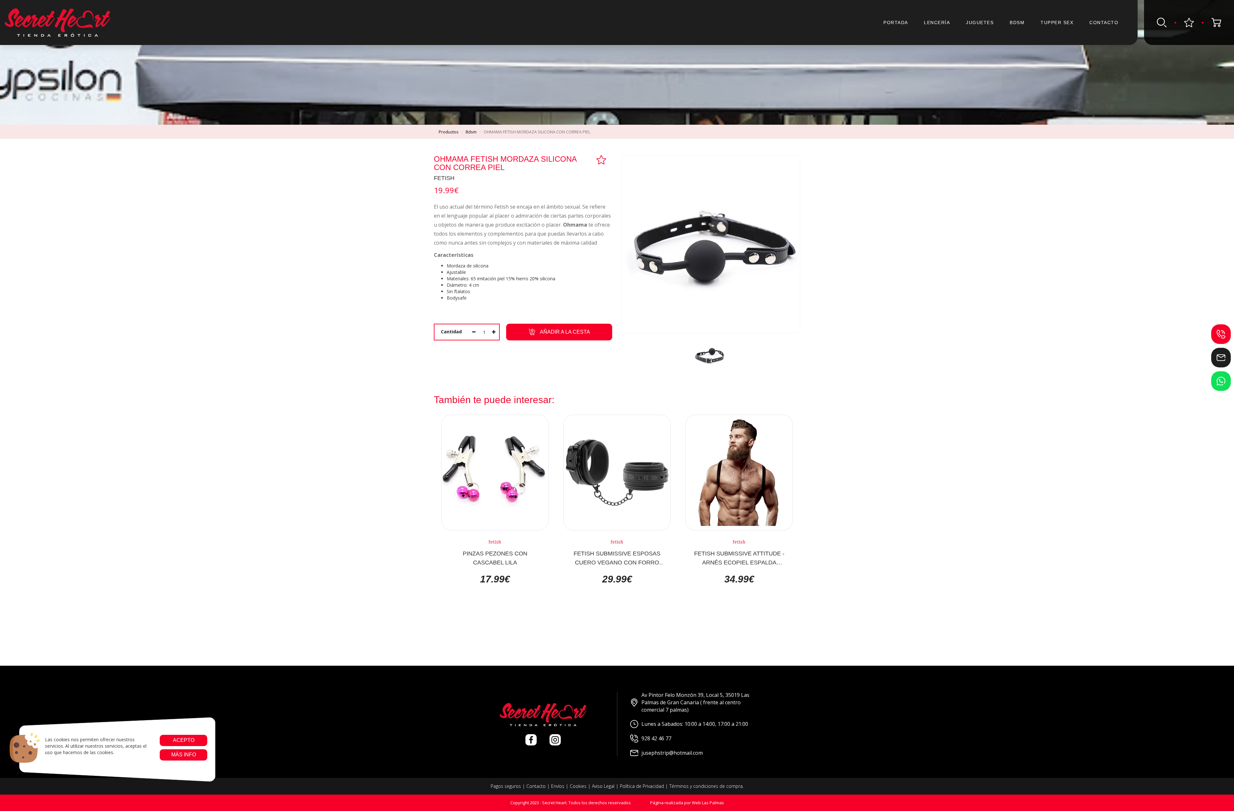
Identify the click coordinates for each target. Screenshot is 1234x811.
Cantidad (451, 332)
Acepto (183, 740)
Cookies (578, 786)
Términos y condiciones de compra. (706, 786)
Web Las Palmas (708, 803)
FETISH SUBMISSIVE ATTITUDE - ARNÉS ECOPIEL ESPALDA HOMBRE (739, 557)
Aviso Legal (603, 786)
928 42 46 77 (656, 738)
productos (449, 132)
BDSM (1017, 22)
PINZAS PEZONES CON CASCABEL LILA (495, 557)
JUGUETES (980, 22)
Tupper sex (1057, 22)
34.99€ (739, 579)
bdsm (471, 132)
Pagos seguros (506, 786)
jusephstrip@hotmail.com (672, 752)
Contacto (1103, 22)
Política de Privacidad (642, 786)
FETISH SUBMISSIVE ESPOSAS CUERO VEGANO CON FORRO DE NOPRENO (617, 557)
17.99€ (495, 579)
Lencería (937, 22)
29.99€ (617, 579)
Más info (183, 754)
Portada (895, 22)
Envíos (557, 786)
